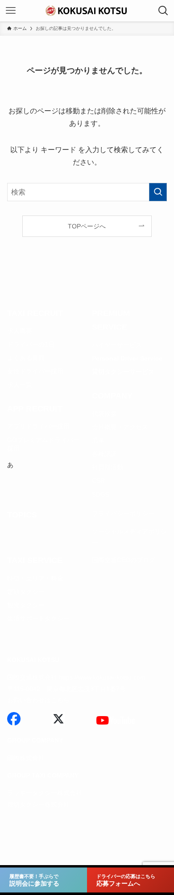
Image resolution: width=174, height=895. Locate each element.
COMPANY (112, 395)
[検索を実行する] (158, 192)
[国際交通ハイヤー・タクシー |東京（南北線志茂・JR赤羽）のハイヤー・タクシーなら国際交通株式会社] (87, 10)
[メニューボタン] (10, 10)
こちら (60, 700)
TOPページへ (87, 226)
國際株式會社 (26, 758)
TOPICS (22, 514)
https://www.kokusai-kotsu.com (102, 677)
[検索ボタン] (163, 10)
